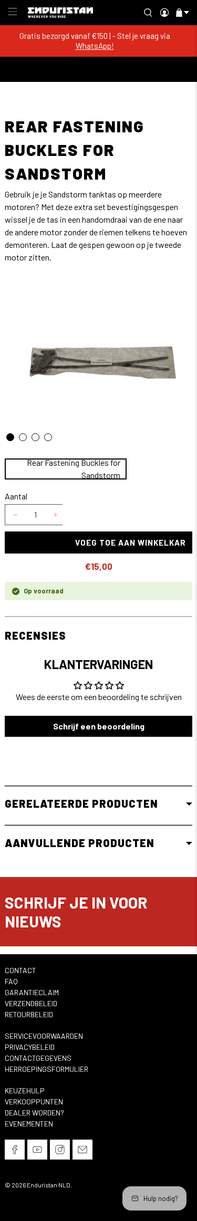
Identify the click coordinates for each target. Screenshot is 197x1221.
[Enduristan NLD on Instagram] (60, 1151)
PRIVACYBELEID (30, 1046)
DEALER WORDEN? (34, 1112)
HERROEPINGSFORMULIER (46, 1069)
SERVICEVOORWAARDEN (44, 1035)
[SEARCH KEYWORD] (150, 13)
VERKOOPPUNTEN (34, 1101)
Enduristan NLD (48, 1184)
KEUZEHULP (25, 1090)
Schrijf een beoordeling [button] (98, 726)
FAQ (11, 981)
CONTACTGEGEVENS (38, 1057)
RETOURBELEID (29, 1014)
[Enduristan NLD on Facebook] (14, 1151)
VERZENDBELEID (31, 1003)
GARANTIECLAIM (32, 992)
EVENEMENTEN (29, 1123)
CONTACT (20, 970)
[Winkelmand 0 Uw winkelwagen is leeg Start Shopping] (179, 12)
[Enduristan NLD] (60, 12)
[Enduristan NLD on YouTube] (37, 1151)
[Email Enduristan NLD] (82, 1151)
